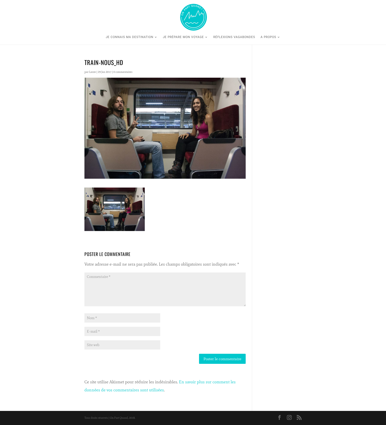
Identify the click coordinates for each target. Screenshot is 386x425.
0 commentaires (122, 72)
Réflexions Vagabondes (234, 37)
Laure (92, 72)
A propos (268, 37)
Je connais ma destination (129, 37)
